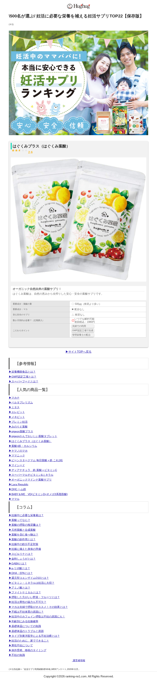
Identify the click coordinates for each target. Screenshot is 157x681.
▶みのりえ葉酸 (18, 426)
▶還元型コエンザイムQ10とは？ (29, 577)
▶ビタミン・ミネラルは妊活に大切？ (31, 582)
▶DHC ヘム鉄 (17, 489)
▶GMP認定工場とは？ (22, 376)
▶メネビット (17, 417)
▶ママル (14, 498)
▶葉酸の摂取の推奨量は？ (25, 524)
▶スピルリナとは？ (21, 553)
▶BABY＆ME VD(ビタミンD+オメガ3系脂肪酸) (38, 494)
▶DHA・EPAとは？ (21, 573)
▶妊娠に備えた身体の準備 (25, 548)
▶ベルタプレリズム (21, 402)
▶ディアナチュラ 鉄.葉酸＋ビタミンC (33, 470)
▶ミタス (14, 407)
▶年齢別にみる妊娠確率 (23, 621)
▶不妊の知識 (17, 654)
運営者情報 (78, 660)
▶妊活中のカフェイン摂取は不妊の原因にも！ (37, 616)
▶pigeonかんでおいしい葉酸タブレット (33, 436)
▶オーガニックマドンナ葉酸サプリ (30, 479)
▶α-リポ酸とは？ (19, 568)
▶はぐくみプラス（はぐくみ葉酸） (30, 441)
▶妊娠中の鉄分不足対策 (23, 544)
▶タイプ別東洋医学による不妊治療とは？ (34, 635)
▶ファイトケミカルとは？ (25, 592)
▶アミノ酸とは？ (19, 587)
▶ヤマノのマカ (18, 450)
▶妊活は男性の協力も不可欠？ (27, 601)
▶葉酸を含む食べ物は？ (23, 534)
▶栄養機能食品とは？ (22, 371)
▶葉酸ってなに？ (19, 520)
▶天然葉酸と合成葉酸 (22, 529)
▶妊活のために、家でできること (29, 640)
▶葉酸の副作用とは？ (22, 539)
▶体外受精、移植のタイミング (27, 650)
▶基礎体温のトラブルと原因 (26, 631)
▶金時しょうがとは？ (22, 558)
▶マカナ (14, 397)
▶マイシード (17, 465)
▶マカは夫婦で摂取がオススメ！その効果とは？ (38, 606)
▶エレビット (17, 412)
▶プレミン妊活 (18, 421)
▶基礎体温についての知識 (25, 626)
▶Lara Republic (18, 484)
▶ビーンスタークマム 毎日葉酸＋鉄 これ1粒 (36, 460)
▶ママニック (17, 455)
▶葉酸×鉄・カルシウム (23, 445)
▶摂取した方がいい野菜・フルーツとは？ (34, 597)
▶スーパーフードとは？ (23, 381)
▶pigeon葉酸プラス (21, 431)
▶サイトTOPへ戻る (78, 351)
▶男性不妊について (21, 645)
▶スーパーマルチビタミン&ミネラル (31, 474)
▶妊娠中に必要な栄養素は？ (26, 515)
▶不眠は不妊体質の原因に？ (26, 611)
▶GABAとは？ (18, 563)
